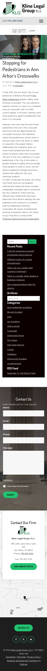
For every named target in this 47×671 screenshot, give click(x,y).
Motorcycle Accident (17, 359)
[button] (41, 21)
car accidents (13, 321)
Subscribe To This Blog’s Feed (21, 373)
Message (7, 448)
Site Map (21, 657)
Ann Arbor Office (23, 566)
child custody (13, 326)
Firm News (12, 340)
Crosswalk (18, 85)
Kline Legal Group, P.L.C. (26, 82)
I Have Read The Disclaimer (18, 486)
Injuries (10, 349)
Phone (6, 434)
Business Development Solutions (22, 660)
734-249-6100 (15, 20)
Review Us (23, 628)
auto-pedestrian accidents (19, 307)
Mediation (12, 354)
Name (6, 407)
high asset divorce (15, 345)
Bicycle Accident (15, 312)
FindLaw (23, 664)
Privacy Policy (33, 657)
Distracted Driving (15, 335)
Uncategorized (14, 363)
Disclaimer (8, 480)
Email (6, 421)
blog (9, 316)
